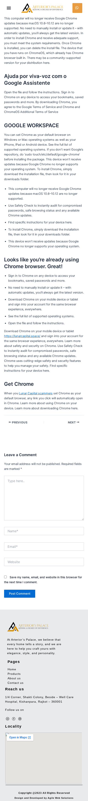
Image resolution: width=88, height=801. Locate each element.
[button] (8, 8)
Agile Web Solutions (60, 798)
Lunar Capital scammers (36, 393)
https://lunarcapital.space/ (22, 336)
